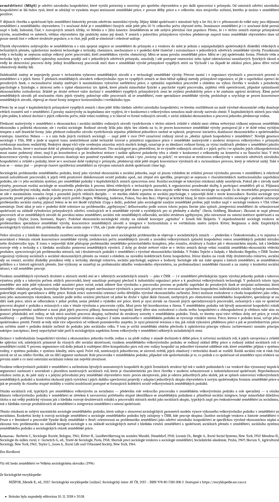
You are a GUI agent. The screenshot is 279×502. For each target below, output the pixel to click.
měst (179, 46)
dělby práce (165, 10)
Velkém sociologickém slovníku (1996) (67, 463)
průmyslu (144, 46)
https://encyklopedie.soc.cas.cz (224, 482)
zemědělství (27, 463)
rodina (119, 338)
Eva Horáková (10, 452)
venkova (164, 46)
